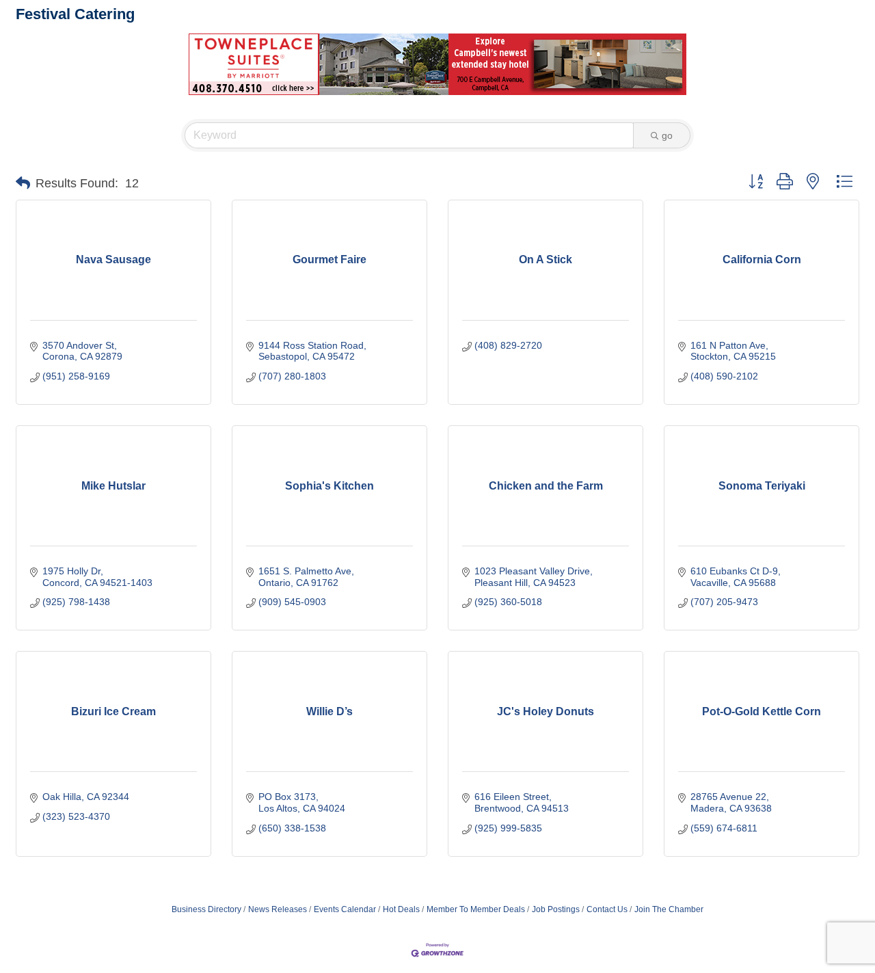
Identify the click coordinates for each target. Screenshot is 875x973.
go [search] (667, 135)
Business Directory (206, 909)
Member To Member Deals (476, 909)
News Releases (277, 909)
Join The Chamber (668, 909)
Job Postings (556, 909)
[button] (23, 183)
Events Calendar (345, 909)
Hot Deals (401, 909)
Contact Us (607, 909)
